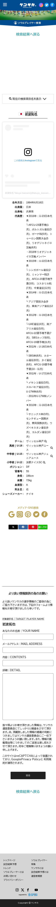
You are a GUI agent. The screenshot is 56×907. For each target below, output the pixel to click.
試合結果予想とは (40, 872)
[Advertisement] (28, 65)
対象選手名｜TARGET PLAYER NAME (23, 619)
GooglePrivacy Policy (26, 759)
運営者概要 (36, 876)
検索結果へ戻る (28, 34)
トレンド (7, 868)
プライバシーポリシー (13, 880)
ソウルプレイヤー (39, 860)
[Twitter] (23, 890)
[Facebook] (28, 890)
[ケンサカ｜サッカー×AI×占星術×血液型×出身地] (27, 5)
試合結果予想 (9, 864)
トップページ (9, 860)
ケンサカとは (37, 868)
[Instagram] (17, 890)
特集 (33, 864)
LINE (44, 527)
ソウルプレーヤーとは (13, 872)
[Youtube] (36, 890)
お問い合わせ (9, 876)
